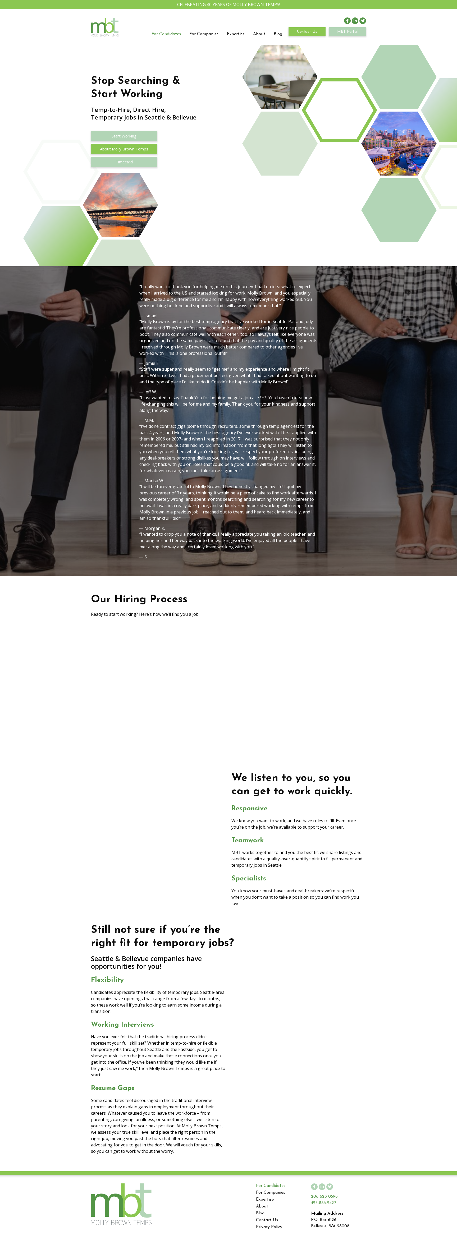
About (259, 34)
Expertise (236, 34)
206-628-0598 (324, 1197)
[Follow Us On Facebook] (347, 20)
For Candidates (166, 34)
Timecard (124, 161)
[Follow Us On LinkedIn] (355, 20)
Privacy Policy (269, 1227)
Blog (278, 34)
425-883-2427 (323, 1203)
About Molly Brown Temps (124, 148)
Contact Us (307, 32)
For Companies (203, 34)
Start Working (124, 136)
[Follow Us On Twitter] (362, 20)
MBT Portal (347, 32)
